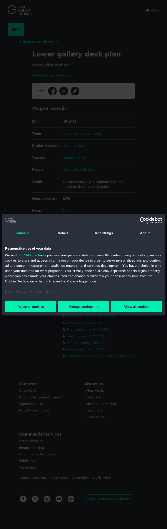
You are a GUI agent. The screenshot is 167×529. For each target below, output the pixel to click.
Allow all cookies (136, 306)
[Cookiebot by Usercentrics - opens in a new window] (143, 220)
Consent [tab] (22, 233)
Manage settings (81, 306)
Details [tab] (63, 233)
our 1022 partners (32, 255)
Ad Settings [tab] (104, 233)
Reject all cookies (30, 306)
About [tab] (145, 233)
